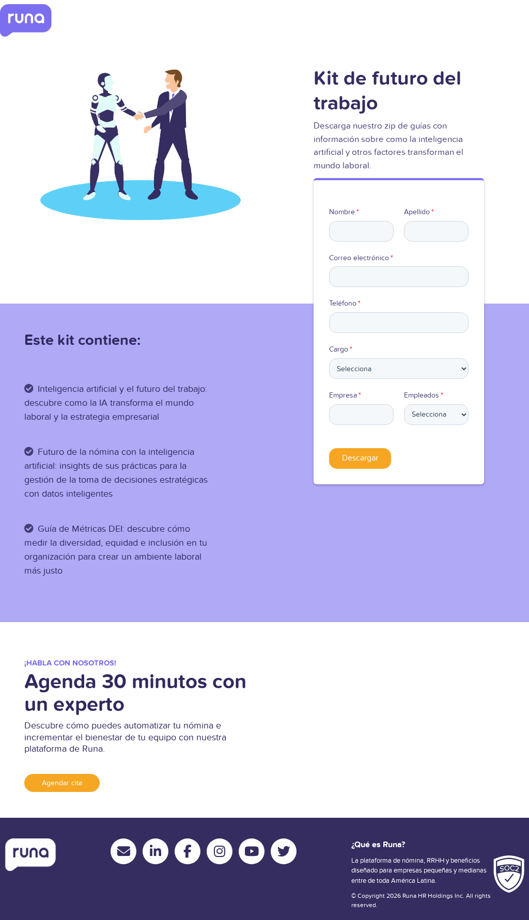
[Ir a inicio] (26, 20)
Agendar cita (62, 783)
